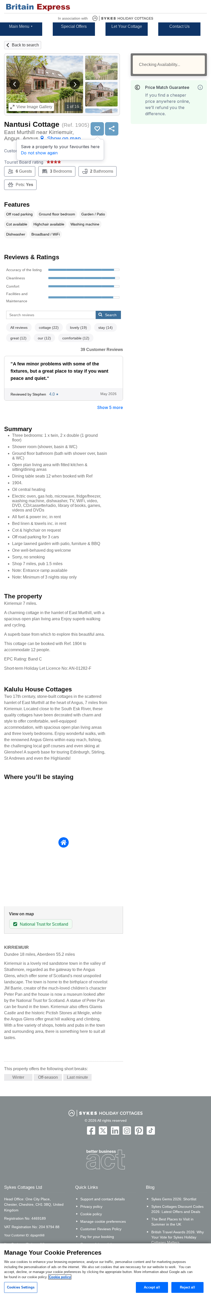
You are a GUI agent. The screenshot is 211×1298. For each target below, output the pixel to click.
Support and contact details (102, 1199)
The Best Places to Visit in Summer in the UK (172, 1221)
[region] (105, 1270)
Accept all (152, 1287)
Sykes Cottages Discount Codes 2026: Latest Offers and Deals (177, 1209)
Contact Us (179, 26)
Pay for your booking (97, 1237)
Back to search (25, 45)
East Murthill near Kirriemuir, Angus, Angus (42, 135)
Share (111, 129)
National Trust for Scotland (44, 924)
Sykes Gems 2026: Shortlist (173, 1199)
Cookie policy (91, 1214)
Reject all (187, 1287)
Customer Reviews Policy (100, 1229)
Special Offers (74, 26)
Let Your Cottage (126, 26)
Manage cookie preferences (103, 1221)
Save (97, 129)
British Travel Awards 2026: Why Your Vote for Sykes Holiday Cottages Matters (177, 1237)
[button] (15, 84)
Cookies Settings (20, 1287)
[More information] (200, 87)
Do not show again (39, 152)
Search (111, 315)
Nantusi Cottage (31, 124)
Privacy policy (91, 1206)
